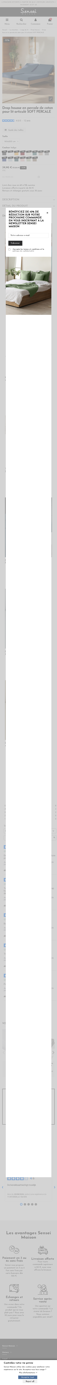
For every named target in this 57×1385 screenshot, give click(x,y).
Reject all (30, 1381)
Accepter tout (27, 1377)
